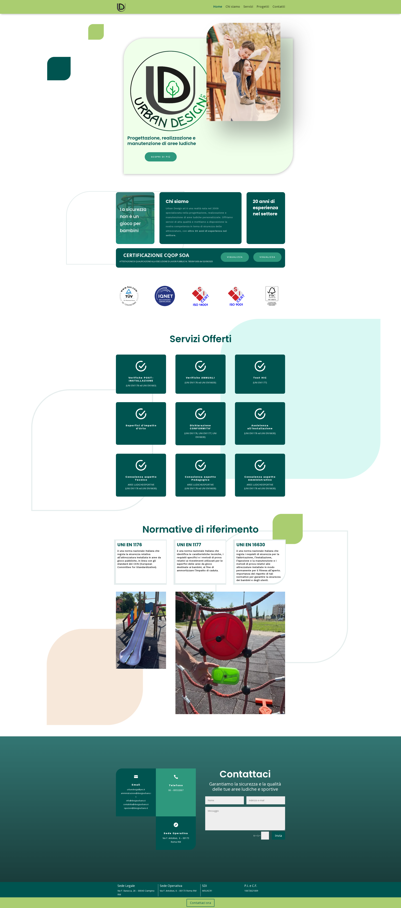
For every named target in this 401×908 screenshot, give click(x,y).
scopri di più (160, 157)
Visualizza (235, 257)
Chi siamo (233, 7)
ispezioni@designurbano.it (136, 808)
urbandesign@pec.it (136, 789)
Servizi (248, 7)
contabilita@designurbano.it (135, 804)
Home (217, 7)
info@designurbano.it (136, 800)
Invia (278, 835)
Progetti (263, 7)
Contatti (279, 7)
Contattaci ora (200, 903)
